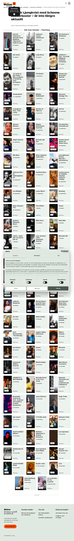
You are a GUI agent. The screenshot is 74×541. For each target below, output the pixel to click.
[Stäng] (14, 14)
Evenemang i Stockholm (36, 7)
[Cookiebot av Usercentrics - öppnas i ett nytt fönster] (62, 251)
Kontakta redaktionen (45, 517)
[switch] (29, 282)
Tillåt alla (58, 288)
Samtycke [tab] (15, 255)
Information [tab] (37, 255)
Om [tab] (59, 255)
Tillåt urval (37, 288)
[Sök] (66, 3)
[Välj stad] (14, 3)
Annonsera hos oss (62, 513)
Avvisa (16, 288)
